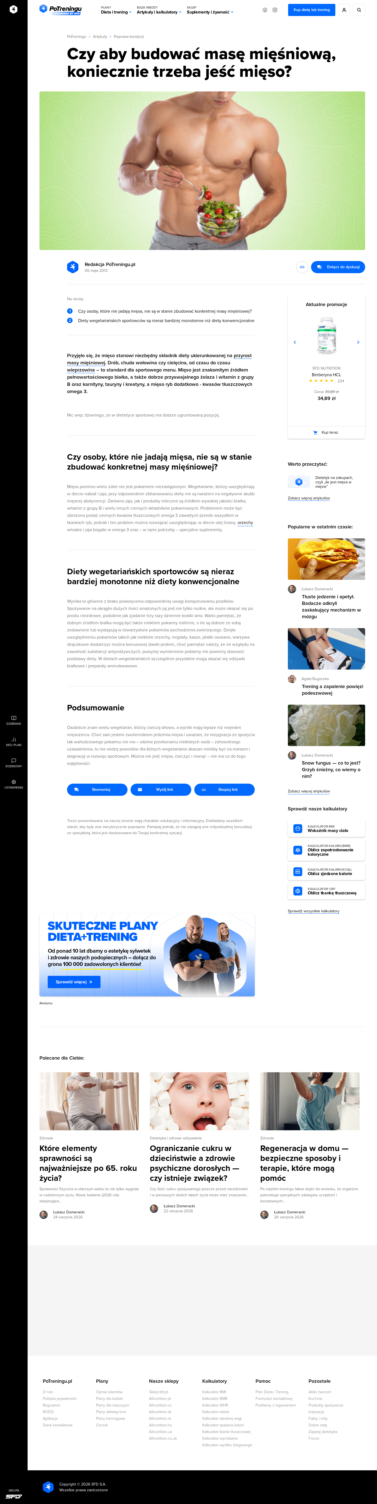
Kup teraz (330, 432)
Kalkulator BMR (214, 1398)
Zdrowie (46, 1138)
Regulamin (51, 1405)
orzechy (245, 522)
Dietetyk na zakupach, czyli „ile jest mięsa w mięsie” (334, 482)
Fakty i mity (318, 1418)
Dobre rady (318, 1425)
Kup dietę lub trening (312, 9)
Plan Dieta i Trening (272, 1392)
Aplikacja (50, 1418)
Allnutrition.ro (160, 1418)
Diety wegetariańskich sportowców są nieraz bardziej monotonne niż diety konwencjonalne (166, 320)
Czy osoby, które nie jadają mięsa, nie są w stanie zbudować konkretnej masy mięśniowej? (165, 311)
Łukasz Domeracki (68, 1212)
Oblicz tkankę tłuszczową (332, 891)
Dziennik (13, 724)
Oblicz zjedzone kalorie (330, 872)
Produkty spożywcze (326, 1405)
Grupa (14, 1490)
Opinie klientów (109, 1392)
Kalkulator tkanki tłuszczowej (226, 1431)
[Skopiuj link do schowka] (302, 267)
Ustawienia (13, 787)
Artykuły (100, 36)
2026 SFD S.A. (93, 1484)
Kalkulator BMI (214, 1392)
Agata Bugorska (315, 678)
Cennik (102, 1425)
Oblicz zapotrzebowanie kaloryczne (331, 850)
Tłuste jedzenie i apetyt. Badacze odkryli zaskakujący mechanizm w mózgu (331, 607)
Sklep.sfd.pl (158, 1392)
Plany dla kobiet (109, 1398)
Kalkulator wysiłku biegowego (227, 1445)
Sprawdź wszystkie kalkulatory (313, 911)
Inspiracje (316, 1412)
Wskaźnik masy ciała (328, 829)
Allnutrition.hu (160, 1425)
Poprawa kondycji (129, 36)
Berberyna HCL (326, 375)
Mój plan (14, 745)
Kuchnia (315, 1398)
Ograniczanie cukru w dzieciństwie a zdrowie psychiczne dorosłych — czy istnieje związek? (194, 1163)
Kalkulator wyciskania (220, 1438)
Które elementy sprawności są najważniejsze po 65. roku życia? (88, 1163)
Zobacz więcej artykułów (309, 498)
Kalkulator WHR (215, 1405)
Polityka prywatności (60, 1398)
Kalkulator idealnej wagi (222, 1418)
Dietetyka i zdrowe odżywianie (176, 1138)
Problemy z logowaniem (276, 1405)
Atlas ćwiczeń (320, 1392)
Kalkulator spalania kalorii (223, 1425)
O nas (48, 1392)
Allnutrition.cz (160, 1405)
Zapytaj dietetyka (323, 1431)
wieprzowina (81, 370)
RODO (48, 1412)
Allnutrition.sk (160, 1412)
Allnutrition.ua (160, 1431)
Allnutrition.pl (160, 1398)
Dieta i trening (114, 10)
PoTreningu (76, 36)
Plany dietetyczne (111, 1412)
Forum (314, 1438)
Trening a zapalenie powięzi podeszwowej (332, 689)
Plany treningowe (110, 1418)
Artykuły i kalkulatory (157, 10)
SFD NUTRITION (326, 368)
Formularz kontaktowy (274, 1398)
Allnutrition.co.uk (163, 1438)
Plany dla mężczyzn (112, 1405)
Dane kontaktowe (58, 1425)
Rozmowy (14, 766)
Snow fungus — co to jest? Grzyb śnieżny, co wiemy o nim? (331, 769)
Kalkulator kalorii (215, 1412)
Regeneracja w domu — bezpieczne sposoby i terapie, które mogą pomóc (304, 1163)
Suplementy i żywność (208, 10)
